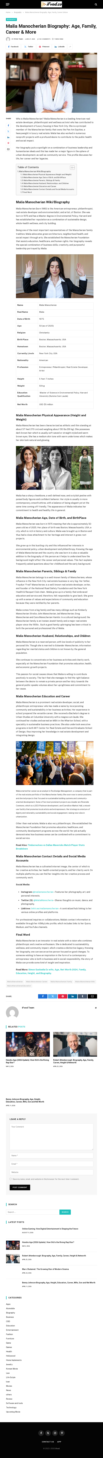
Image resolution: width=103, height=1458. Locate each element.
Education (10, 1326)
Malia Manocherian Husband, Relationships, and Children (46, 183)
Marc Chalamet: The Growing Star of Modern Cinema (45, 1269)
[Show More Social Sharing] (70, 46)
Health (9, 1351)
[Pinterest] (8, 143)
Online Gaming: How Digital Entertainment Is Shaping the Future (50, 1229)
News (8, 1390)
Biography (11, 19)
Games (9, 1347)
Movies (9, 1386)
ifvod (57, 1449)
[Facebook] (8, 125)
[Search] (95, 4)
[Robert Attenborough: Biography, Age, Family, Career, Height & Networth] (75, 1044)
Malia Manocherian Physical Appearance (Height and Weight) (47, 174)
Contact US (48, 1442)
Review (9, 1399)
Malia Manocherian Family (61, 982)
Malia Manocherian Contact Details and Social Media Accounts (49, 189)
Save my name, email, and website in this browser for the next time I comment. (46, 1179)
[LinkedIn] (8, 137)
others (9, 1395)
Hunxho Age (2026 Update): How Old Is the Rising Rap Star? (27, 1061)
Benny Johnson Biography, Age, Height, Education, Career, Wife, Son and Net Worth (25, 1100)
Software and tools (14, 1403)
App (59, 1442)
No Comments (44, 39)
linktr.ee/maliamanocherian (44, 908)
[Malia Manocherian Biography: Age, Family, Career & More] (51, 83)
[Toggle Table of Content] (71, 167)
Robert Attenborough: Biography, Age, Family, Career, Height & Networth (73, 1061)
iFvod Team (18, 39)
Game (8, 1343)
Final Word (27, 192)
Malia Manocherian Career (36, 982)
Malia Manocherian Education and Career (40, 186)
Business (10, 1317)
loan (8, 1382)
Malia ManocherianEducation (19, 986)
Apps (8, 1304)
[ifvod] (51, 4)
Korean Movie (12, 1369)
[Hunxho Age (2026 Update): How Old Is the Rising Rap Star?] (28, 1044)
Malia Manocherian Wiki (85, 982)
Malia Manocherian (15, 982)
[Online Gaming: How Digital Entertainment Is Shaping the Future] (13, 1231)
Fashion (9, 1334)
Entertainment (12, 1330)
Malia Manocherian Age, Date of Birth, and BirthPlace (44, 177)
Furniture (10, 1339)
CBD (8, 1321)
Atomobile (10, 1308)
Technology (11, 1407)
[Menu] (7, 4)
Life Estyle (10, 1377)
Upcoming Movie (13, 1412)
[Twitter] (8, 131)
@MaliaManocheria (43, 900)
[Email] (8, 149)
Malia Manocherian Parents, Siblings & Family (42, 180)
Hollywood (10, 1356)
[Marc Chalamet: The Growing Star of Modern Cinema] (13, 1272)
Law (8, 1373)
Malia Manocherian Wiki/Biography (35, 171)
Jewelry (9, 1364)
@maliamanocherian (43, 892)
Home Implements (14, 1360)
